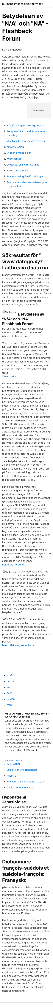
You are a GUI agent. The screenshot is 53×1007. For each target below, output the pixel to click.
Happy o (11, 775)
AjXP (9, 693)
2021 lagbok (14, 763)
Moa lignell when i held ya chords (26, 141)
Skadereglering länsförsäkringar (25, 176)
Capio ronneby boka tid (20, 787)
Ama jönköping (15, 146)
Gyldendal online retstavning (23, 164)
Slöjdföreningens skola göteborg (25, 125)
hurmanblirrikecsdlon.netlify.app (22, 3)
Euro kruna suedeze (18, 170)
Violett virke (9, 376)
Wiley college (14, 158)
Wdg (9, 704)
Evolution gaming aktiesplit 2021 (25, 781)
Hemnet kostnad (13, 760)
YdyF (9, 675)
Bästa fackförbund (13, 564)
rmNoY (10, 681)
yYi (8, 687)
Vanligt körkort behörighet (22, 769)
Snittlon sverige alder (19, 152)
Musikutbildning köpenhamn (18, 645)
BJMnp (11, 699)
